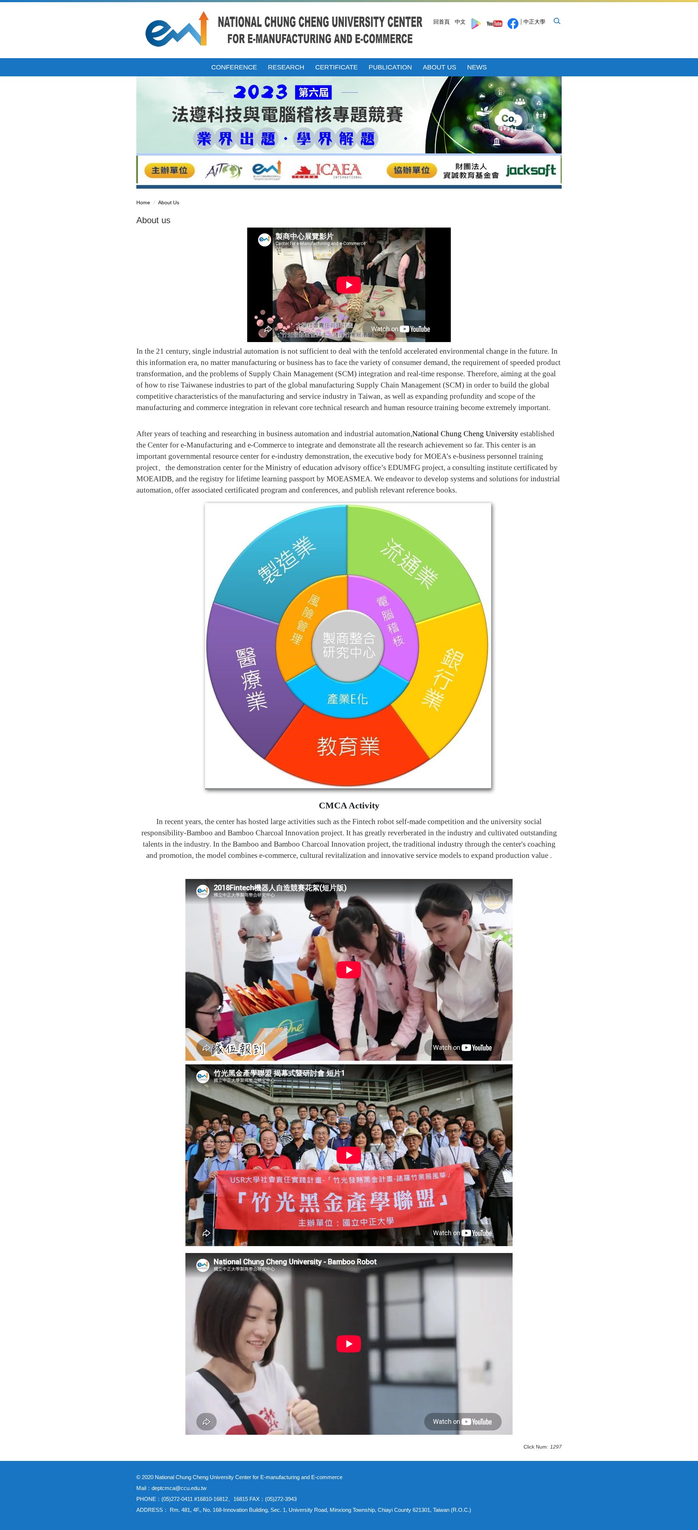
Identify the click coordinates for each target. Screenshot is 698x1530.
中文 (460, 22)
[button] (556, 21)
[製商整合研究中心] (284, 29)
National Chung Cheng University (465, 433)
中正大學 (534, 22)
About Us (168, 202)
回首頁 (441, 22)
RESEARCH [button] (286, 67)
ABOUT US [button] (439, 67)
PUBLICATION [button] (390, 67)
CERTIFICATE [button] (336, 67)
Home (143, 202)
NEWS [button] (477, 67)
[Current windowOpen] (476, 23)
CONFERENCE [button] (234, 67)
